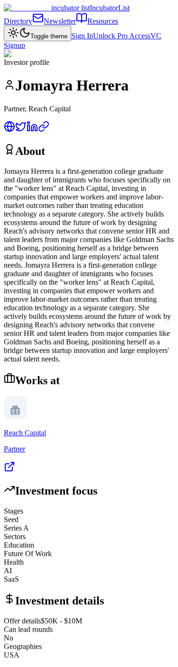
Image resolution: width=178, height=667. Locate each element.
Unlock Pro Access (121, 36)
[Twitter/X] (21, 130)
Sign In (82, 36)
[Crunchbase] (43, 130)
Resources (102, 21)
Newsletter (60, 21)
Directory (18, 21)
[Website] (9, 130)
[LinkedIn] (32, 130)
